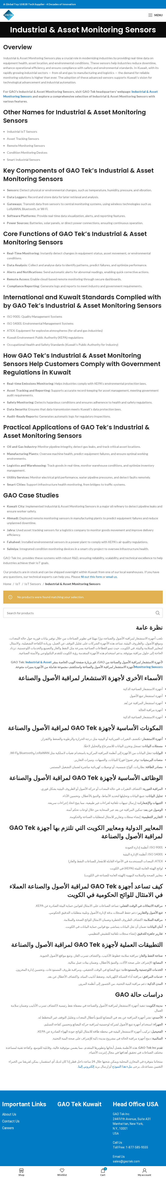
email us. (112, 577)
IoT (18, 584)
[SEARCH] (158, 613)
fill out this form (91, 577)
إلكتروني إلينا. (86, 1066)
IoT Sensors (33, 584)
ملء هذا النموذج (122, 1066)
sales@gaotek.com (126, 1161)
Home (7, 584)
